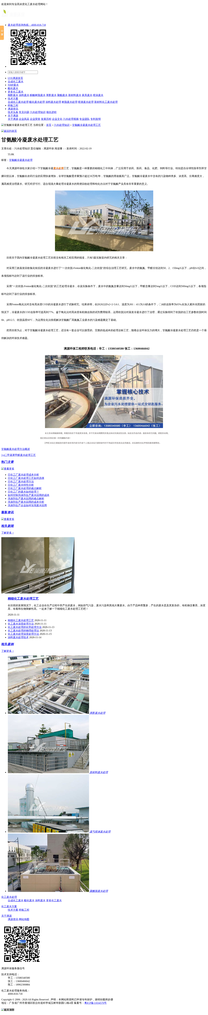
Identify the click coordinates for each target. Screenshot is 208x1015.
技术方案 (13, 98)
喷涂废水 (98, 95)
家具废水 (87, 95)
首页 (48, 125)
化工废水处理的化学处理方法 (25, 627)
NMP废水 (13, 85)
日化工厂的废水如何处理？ (23, 491)
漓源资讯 (13, 108)
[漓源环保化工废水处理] (13, 18)
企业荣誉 (35, 119)
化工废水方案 (9, 906)
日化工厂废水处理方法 (21, 481)
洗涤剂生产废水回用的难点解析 (26, 498)
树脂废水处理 (69, 102)
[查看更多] (7, 468)
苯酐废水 (51, 95)
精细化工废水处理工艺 (23, 598)
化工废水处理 (9, 897)
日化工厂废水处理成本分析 (23, 474)
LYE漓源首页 (15, 78)
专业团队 (84, 119)
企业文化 (57, 119)
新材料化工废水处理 (106, 102)
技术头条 (13, 112)
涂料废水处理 (53, 102)
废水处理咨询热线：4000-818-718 (27, 25)
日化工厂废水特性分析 (21, 484)
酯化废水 (13, 88)
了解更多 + (7, 532)
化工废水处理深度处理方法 (23, 634)
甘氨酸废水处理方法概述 (15, 449)
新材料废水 (74, 95)
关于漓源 (13, 115)
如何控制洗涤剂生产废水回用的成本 (28, 495)
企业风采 (24, 119)
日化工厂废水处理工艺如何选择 (26, 478)
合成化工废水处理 (18, 102)
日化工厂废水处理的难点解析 (25, 488)
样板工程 (13, 105)
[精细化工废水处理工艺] (37, 592)
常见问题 (24, 112)
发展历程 (46, 119)
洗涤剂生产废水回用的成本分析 (26, 502)
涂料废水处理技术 (18, 637)
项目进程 (51, 112)
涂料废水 (24, 95)
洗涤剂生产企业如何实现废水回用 (27, 505)
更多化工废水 (15, 91)
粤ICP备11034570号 (95, 1003)
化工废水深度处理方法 (21, 623)
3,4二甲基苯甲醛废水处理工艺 (18, 455)
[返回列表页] (9, 131)
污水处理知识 (38, 112)
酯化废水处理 (37, 102)
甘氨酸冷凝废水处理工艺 (86, 125)
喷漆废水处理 (86, 102)
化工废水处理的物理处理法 (23, 630)
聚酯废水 (62, 95)
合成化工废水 (15, 81)
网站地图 (24, 919)
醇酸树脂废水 (38, 95)
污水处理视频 (71, 119)
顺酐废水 (13, 95)
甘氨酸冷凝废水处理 (20, 160)
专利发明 (95, 119)
